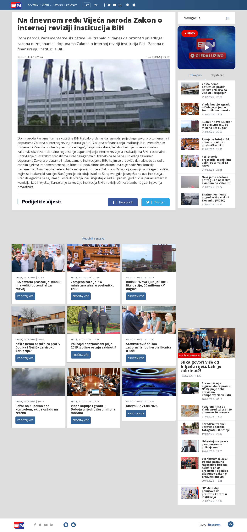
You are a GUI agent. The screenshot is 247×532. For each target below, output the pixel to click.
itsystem (214, 524)
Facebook (125, 202)
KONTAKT (71, 5)
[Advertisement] (62, 222)
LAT (87, 5)
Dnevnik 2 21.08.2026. (142, 406)
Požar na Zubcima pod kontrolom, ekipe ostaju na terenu (36, 409)
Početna (33, 5)
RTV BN (59, 5)
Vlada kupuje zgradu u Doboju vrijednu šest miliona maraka (93, 409)
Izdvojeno (195, 75)
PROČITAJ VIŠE (25, 296)
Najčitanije (217, 75)
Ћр (96, 5)
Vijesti (45, 5)
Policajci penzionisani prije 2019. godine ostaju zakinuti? (93, 345)
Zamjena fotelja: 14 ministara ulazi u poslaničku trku (92, 285)
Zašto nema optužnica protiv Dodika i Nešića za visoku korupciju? (37, 347)
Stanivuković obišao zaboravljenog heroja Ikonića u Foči (149, 347)
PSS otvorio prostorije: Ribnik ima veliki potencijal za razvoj (38, 285)
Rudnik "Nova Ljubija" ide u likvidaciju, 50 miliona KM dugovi (147, 285)
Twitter (159, 202)
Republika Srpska (93, 238)
